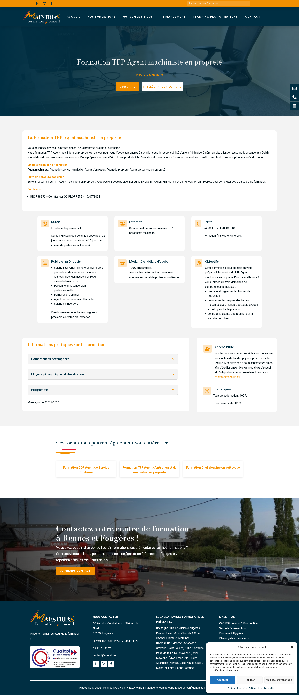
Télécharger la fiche (164, 86)
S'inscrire (127, 86)
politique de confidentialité (187, 687)
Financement (174, 16)
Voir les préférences (279, 679)
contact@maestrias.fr (227, 377)
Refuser (250, 679)
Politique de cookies (237, 688)
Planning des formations (215, 16)
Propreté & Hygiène (149, 74)
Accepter (222, 679)
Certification (35, 189)
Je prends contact (75, 570)
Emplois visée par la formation (47, 165)
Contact (252, 16)
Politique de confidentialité (261, 688)
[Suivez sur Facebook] (52, 4)
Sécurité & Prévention (232, 628)
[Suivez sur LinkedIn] (37, 4)
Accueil (73, 16)
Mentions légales (156, 687)
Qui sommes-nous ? (139, 16)
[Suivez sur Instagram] (44, 4)
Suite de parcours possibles (46, 177)
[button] (292, 647)
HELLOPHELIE (135, 687)
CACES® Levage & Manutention (238, 623)
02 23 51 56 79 (102, 648)
